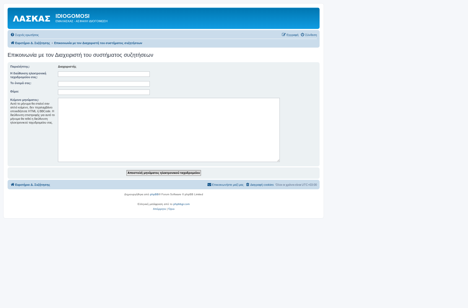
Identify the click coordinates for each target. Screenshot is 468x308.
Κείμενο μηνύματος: (24, 99)
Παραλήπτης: (20, 66)
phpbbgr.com (181, 204)
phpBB (154, 194)
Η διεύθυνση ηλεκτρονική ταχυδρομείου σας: (28, 75)
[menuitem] (24, 35)
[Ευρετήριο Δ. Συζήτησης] (32, 17)
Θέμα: (14, 91)
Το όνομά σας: (20, 83)
